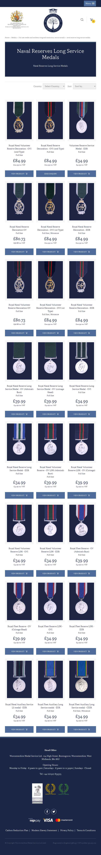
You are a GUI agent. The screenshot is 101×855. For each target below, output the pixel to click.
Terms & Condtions (86, 830)
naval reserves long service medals (78, 38)
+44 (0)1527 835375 (52, 774)
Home (7, 38)
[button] (90, 3)
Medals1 (14, 38)
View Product (17, 174)
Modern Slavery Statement (44, 830)
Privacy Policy (67, 830)
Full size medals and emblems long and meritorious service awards (42, 38)
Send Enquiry (50, 174)
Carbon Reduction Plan (17, 830)
